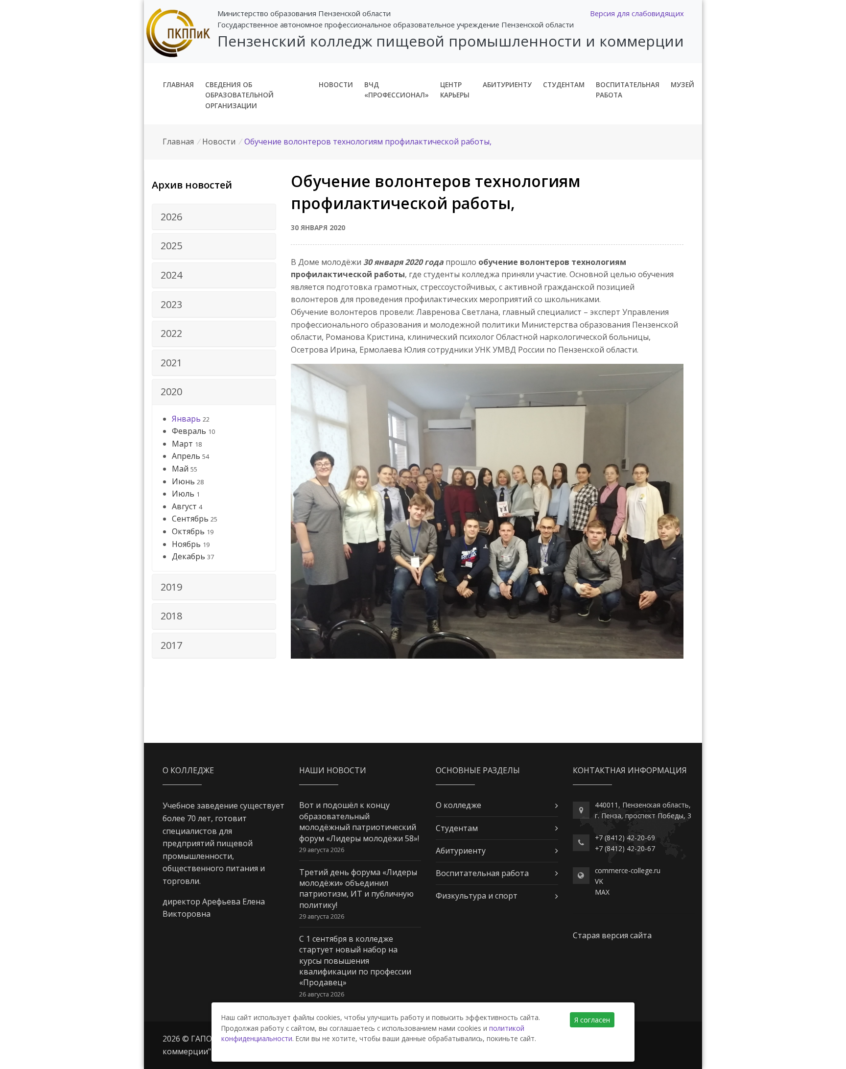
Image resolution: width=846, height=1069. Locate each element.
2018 (171, 615)
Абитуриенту (507, 84)
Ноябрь (186, 544)
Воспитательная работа (627, 90)
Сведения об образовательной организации (239, 95)
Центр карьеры (455, 90)
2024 (171, 275)
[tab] (214, 217)
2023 (171, 304)
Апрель (186, 456)
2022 (171, 333)
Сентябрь (190, 518)
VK (599, 881)
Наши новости (332, 770)
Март (182, 443)
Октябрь (188, 531)
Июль (183, 493)
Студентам (564, 84)
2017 (171, 645)
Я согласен (592, 1019)
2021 (171, 362)
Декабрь (188, 556)
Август (184, 506)
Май (180, 468)
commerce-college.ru (627, 870)
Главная (178, 84)
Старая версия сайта (612, 935)
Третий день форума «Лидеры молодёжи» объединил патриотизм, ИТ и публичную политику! (358, 888)
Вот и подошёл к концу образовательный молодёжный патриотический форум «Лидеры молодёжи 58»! (359, 821)
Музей (682, 84)
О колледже (458, 805)
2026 (171, 216)
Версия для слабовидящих (637, 13)
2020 (171, 391)
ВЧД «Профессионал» (396, 90)
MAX (602, 892)
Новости (336, 84)
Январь (186, 418)
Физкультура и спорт (476, 895)
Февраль (189, 431)
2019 (171, 587)
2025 (171, 245)
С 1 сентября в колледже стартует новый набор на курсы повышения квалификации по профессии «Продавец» (355, 960)
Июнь (183, 481)
